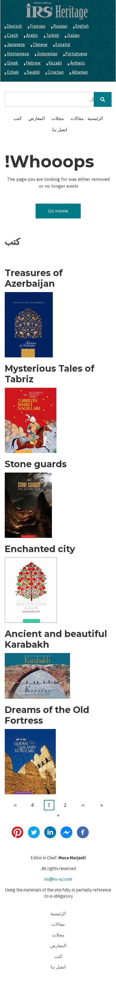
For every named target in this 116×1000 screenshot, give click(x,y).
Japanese (16, 44)
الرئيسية (95, 118)
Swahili (33, 72)
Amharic (77, 63)
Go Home (58, 211)
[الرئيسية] (57, 10)
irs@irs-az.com (58, 879)
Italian (73, 35)
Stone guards (36, 464)
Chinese (40, 44)
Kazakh (55, 63)
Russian (60, 26)
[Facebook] (83, 832)
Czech (12, 35)
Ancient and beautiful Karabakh (56, 639)
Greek (12, 63)
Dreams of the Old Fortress (47, 715)
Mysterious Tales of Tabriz (49, 374)
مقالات (77, 118)
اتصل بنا (59, 129)
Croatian (56, 72)
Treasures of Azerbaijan (34, 278)
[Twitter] (34, 832)
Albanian (80, 72)
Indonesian (47, 53)
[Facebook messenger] (66, 832)
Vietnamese (18, 53)
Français (37, 26)
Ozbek (13, 72)
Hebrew (33, 63)
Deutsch (14, 26)
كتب (18, 118)
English (82, 26)
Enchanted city (40, 549)
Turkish (52, 35)
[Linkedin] (50, 832)
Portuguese (76, 53)
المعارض (36, 118)
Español (62, 44)
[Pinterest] (17, 832)
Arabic (32, 35)
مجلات (58, 118)
